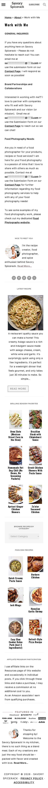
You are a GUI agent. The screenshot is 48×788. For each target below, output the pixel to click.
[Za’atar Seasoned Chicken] (35, 503)
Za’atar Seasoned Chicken (35, 509)
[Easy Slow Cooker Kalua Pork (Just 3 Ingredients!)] (15, 636)
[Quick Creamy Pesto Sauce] (15, 574)
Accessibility (24, 782)
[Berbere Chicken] (35, 571)
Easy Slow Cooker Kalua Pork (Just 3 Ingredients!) (16, 643)
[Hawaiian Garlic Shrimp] (35, 605)
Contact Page (12, 71)
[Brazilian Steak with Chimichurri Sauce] (35, 428)
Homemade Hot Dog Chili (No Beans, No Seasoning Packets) (15, 473)
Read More (18, 388)
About (18, 17)
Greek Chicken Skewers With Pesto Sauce (35, 470)
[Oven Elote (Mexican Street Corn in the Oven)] (15, 428)
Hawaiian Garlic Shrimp (35, 610)
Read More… (24, 266)
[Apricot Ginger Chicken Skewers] (15, 503)
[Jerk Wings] (16, 601)
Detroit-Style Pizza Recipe (35, 641)
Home (8, 17)
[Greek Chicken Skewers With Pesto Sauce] (35, 464)
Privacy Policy (32, 778)
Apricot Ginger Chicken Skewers (15, 509)
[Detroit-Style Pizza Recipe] (35, 636)
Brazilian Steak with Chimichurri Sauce (35, 435)
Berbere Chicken (35, 576)
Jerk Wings (15, 605)
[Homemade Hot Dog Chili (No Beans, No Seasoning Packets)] (15, 464)
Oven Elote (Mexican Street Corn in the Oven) (15, 435)
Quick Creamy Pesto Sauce (16, 579)
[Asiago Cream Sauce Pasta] (25, 329)
